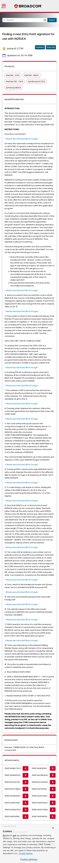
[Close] (53, 828)
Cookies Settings (29, 859)
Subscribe (51, 47)
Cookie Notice (25, 853)
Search (52, 20)
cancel (45, 20)
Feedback (40, 47)
